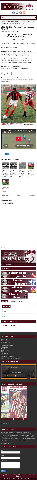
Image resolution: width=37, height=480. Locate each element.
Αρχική (3, 21)
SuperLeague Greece (7, 345)
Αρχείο (20, 301)
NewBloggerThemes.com (28, 478)
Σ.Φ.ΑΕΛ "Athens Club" (7, 344)
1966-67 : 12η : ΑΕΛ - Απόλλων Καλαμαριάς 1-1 (13, 173)
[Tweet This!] (8, 154)
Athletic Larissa (5, 355)
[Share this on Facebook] (6, 154)
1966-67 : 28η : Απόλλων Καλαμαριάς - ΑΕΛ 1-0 (5, 173)
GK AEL (3, 348)
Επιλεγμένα (12, 301)
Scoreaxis (12, 325)
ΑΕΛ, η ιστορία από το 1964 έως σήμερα (11, 358)
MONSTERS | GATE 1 (6, 342)
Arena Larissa (5, 350)
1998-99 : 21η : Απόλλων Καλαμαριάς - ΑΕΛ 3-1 (18, 28)
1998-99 (8, 21)
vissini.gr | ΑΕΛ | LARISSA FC (20, 475)
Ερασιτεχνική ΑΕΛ (5, 341)
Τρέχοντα (4, 301)
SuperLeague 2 (5, 347)
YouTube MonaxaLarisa (7, 356)
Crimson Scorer (5, 351)
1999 (12, 21)
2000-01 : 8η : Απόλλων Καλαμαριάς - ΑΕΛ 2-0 (5, 189)
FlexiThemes (10, 478)
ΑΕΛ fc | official (5, 339)
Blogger (18, 476)
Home (19, 195)
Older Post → (32, 195)
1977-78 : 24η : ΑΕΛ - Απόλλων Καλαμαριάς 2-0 (22, 173)
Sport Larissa (4, 353)
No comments (14, 31)
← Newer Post (5, 195)
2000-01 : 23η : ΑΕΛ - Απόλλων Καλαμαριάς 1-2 (31, 173)
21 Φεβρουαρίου (19, 21)
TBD (3, 316)
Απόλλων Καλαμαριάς (29, 21)
